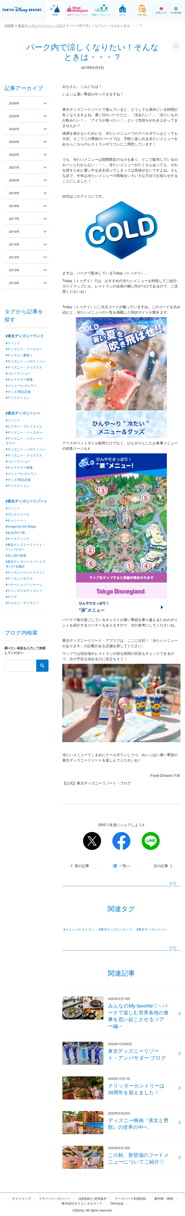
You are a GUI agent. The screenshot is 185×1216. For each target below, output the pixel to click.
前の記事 (82, 865)
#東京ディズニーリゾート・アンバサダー (25, 546)
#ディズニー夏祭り (19, 355)
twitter (92, 841)
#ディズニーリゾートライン (25, 572)
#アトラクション (18, 397)
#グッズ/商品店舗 (18, 391)
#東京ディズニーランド (115, 929)
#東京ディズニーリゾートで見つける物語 (25, 563)
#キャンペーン (16, 520)
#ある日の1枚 (15, 532)
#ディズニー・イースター (24, 349)
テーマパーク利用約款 (130, 1198)
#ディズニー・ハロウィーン (25, 361)
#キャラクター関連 (19, 379)
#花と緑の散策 (16, 555)
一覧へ (124, 865)
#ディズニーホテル (19, 578)
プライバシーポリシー (54, 1198)
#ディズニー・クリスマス (24, 367)
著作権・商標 (163, 1198)
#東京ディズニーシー (151, 929)
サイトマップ (21, 1198)
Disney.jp (117, 1203)
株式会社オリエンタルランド (82, 1203)
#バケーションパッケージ (24, 584)
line (151, 841)
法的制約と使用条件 (92, 1198)
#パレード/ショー (18, 373)
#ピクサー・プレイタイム (24, 426)
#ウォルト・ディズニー (22, 602)
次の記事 (161, 865)
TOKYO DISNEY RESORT (22, 10)
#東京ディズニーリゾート (26, 501)
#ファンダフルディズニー (24, 590)
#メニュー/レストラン (79, 929)
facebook (121, 841)
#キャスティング (18, 538)
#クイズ (11, 596)
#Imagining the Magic (21, 526)
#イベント (13, 343)
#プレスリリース (18, 514)
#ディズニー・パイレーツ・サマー (25, 440)
